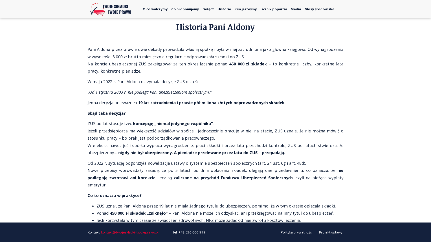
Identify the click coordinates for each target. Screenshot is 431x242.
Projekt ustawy (331, 232)
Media (296, 9)
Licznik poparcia (273, 9)
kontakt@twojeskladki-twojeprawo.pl (129, 232)
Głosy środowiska (319, 9)
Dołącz (208, 9)
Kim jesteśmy (246, 9)
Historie (224, 9)
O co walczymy (155, 9)
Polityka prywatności (296, 232)
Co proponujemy (185, 9)
